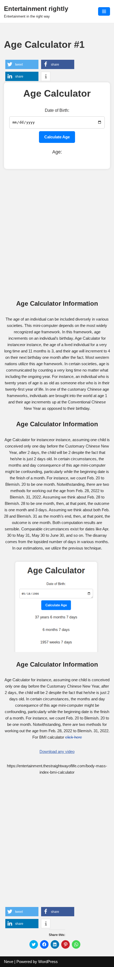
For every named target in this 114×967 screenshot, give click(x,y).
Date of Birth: (57, 110)
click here (73, 737)
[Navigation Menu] (104, 11)
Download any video (57, 751)
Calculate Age (57, 137)
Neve (8, 961)
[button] (21, 64)
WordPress (48, 961)
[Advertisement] (57, 234)
